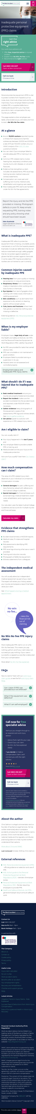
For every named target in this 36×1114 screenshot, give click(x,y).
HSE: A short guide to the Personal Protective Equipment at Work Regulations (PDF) (15, 875)
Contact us (5, 954)
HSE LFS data (24, 146)
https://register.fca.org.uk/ (12, 800)
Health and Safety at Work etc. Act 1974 (17, 890)
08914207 (22, 1096)
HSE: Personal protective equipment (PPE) (18, 865)
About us (4, 952)
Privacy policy (6, 960)
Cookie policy (6, 957)
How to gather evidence (15, 416)
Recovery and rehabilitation (11, 985)
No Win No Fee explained (19, 662)
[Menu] (27, 3)
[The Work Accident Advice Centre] (10, 3)
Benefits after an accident (10, 980)
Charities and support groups (12, 988)
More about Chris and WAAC (11, 846)
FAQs (3, 991)
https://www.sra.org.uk (9, 1057)
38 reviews (16, 766)
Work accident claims (9, 977)
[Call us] (33, 3)
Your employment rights (10, 983)
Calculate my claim (10, 518)
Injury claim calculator (9, 971)
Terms (3, 963)
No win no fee (6, 974)
